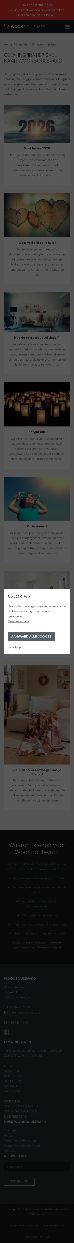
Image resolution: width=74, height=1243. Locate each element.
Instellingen (15, 647)
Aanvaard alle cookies (31, 636)
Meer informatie (18, 621)
